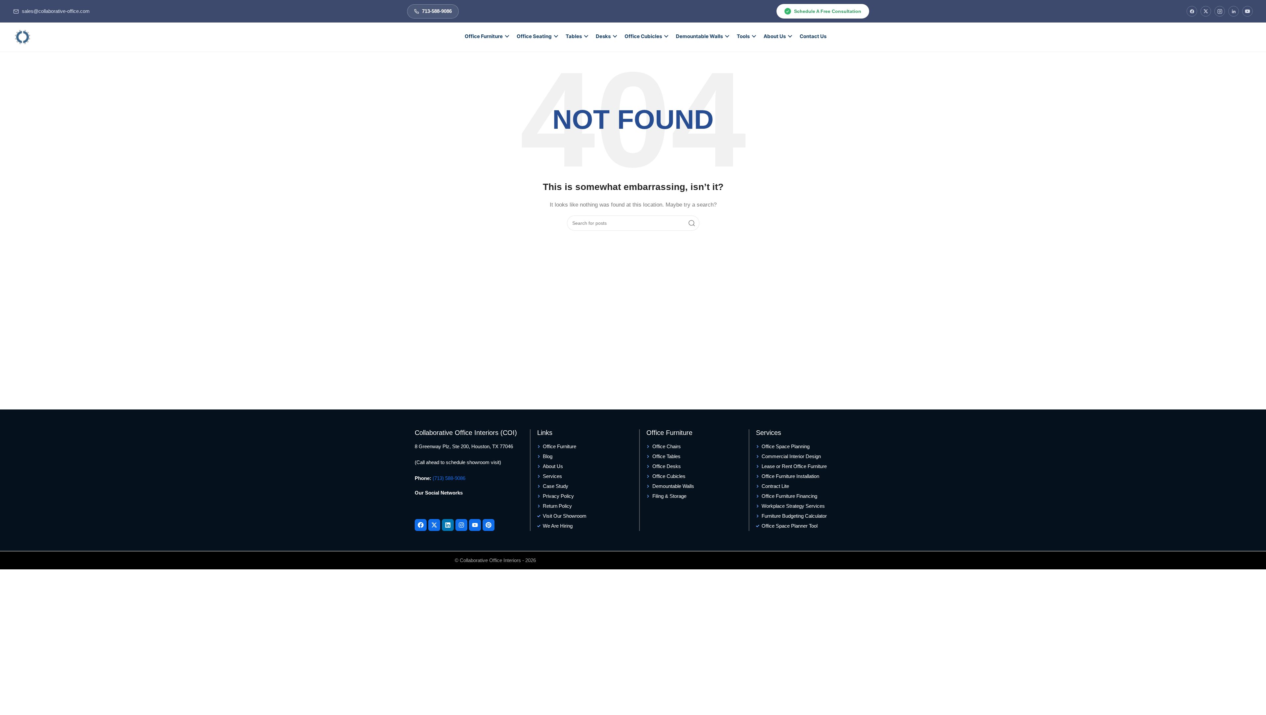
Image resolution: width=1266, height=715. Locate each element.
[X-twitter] (434, 525)
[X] (1205, 11)
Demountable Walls (699, 36)
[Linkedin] (448, 525)
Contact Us (813, 36)
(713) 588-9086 (449, 478)
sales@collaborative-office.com (56, 11)
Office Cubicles (643, 36)
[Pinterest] (488, 525)
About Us (775, 36)
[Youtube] (475, 525)
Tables (574, 36)
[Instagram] (1219, 11)
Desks (603, 36)
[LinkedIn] (1233, 11)
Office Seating (534, 36)
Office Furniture (484, 36)
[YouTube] (1247, 11)
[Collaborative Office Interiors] (22, 37)
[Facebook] (1192, 11)
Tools (743, 36)
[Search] (691, 223)
